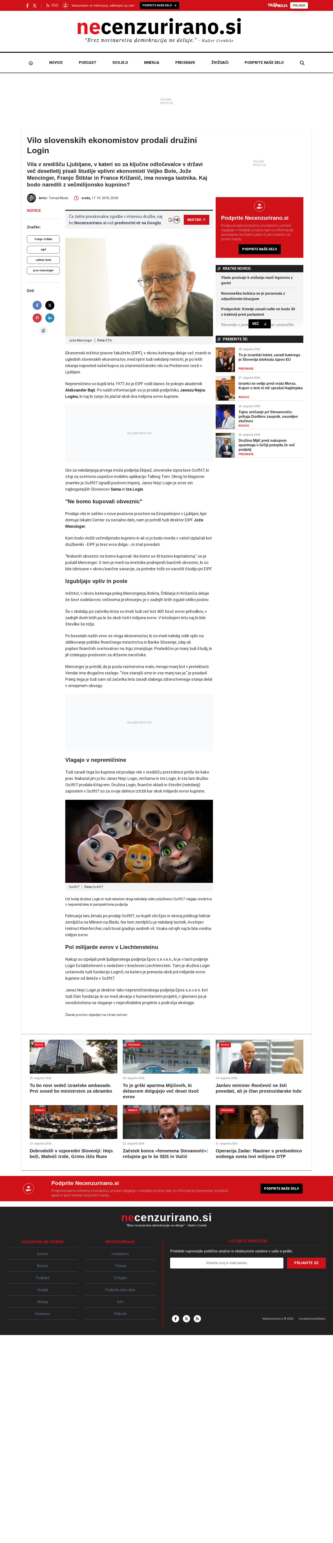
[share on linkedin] (49, 317)
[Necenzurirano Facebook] (27, 5)
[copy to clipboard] (43, 330)
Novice (56, 62)
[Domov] (31, 62)
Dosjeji (120, 62)
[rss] (197, 1318)
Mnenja (151, 62)
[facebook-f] (175, 1318)
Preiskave (185, 62)
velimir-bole (43, 260)
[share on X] (49, 305)
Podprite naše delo (264, 62)
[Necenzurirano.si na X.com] (34, 5)
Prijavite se (306, 1263)
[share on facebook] (37, 305)
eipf (43, 249)
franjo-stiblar (43, 239)
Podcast (88, 62)
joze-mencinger (43, 270)
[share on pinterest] (37, 317)
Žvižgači (220, 62)
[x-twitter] (186, 1318)
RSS (54, 5)
